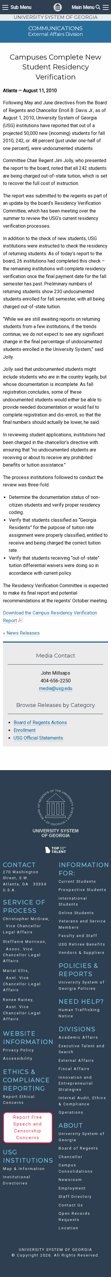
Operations (71, 1112)
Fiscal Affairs (74, 1069)
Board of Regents (78, 1148)
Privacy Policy (18, 1050)
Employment (72, 1188)
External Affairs (76, 1060)
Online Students (76, 913)
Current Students (77, 881)
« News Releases (21, 633)
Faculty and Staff (78, 935)
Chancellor (71, 1157)
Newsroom (70, 1179)
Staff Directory (75, 1196)
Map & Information (24, 1168)
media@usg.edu (55, 688)
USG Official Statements (38, 738)
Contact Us (71, 1205)
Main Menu (86, 7)
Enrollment (25, 730)
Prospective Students (83, 889)
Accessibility (18, 1058)
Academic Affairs (78, 1037)
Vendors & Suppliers (82, 952)
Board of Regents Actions (40, 722)
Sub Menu (21, 7)
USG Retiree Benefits (82, 944)
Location (68, 1228)
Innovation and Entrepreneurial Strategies (76, 1083)
